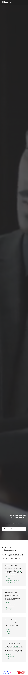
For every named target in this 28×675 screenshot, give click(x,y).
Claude (14, 646)
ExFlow (8, 631)
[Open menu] (24, 2)
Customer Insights (10, 604)
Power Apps (9, 654)
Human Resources (10, 582)
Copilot (6, 647)
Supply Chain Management (12, 580)
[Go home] (6, 2)
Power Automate (10, 656)
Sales (7, 602)
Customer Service (10, 606)
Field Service (9, 608)
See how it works (8, 529)
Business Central (10, 577)
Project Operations (10, 609)
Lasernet (8, 633)
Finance (8, 578)
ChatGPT (18, 646)
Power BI (8, 658)
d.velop (8, 629)
